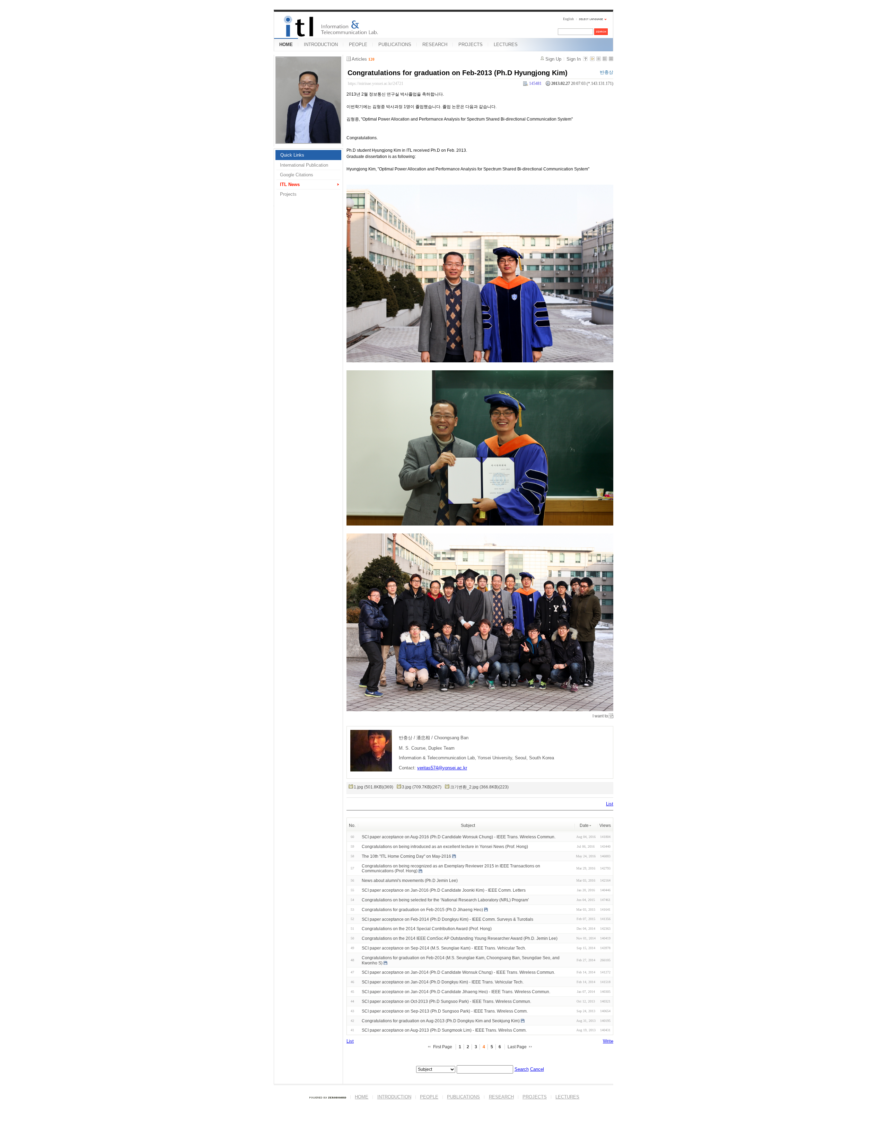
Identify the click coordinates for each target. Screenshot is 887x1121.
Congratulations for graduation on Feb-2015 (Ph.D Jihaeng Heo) (422, 909)
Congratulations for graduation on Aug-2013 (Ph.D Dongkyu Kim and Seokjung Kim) (441, 1020)
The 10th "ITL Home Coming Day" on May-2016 (406, 856)
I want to (600, 716)
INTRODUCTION (321, 44)
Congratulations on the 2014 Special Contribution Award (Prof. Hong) (427, 928)
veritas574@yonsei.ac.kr (442, 767)
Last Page (517, 1046)
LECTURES (506, 44)
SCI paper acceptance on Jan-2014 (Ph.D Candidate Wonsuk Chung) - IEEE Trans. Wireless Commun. (458, 972)
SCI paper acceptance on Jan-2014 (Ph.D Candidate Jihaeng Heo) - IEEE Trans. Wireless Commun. (456, 991)
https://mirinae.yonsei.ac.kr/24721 (375, 83)
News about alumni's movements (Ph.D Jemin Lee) (410, 880)
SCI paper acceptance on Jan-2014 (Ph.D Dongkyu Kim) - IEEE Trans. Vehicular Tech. (443, 982)
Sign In (574, 59)
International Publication (304, 165)
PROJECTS (470, 44)
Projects (288, 194)
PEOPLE (358, 44)
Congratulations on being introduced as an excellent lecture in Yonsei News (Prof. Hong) (445, 846)
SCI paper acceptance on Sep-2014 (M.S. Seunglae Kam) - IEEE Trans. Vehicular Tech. (444, 948)
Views (605, 825)
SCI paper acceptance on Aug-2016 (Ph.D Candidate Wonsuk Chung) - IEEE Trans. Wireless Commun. (458, 837)
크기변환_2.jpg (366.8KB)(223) (479, 787)
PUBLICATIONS (394, 44)
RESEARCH (434, 44)
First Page (442, 1046)
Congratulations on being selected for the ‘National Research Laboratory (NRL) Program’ (445, 900)
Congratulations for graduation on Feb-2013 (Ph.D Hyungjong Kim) (458, 73)
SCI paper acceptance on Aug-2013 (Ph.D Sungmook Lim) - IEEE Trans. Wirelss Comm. (444, 1030)
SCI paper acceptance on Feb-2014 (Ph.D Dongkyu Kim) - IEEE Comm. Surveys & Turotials (447, 919)
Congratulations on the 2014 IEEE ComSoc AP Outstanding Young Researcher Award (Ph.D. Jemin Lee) (459, 938)
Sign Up (553, 59)
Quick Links (292, 155)
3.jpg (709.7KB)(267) (421, 787)
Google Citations (296, 174)
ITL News (290, 184)
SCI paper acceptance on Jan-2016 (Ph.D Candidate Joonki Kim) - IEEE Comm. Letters (444, 890)
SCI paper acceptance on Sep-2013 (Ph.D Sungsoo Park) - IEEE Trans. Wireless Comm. (445, 1011)
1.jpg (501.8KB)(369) (373, 787)
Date (584, 825)
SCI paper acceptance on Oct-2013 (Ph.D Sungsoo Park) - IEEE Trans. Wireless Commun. (446, 1001)
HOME (286, 44)
